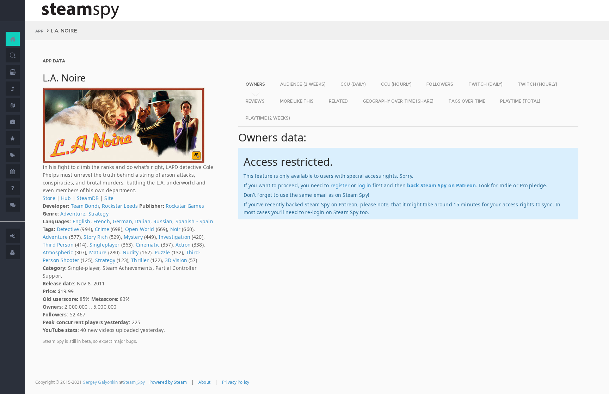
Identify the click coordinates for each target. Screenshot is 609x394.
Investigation (174, 237)
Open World (139, 229)
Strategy (98, 213)
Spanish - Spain (194, 221)
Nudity (131, 252)
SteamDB (88, 198)
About (204, 382)
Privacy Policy (235, 382)
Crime (102, 229)
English (82, 221)
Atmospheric (58, 252)
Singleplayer (105, 244)
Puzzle (162, 252)
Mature (98, 252)
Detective (68, 229)
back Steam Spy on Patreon (441, 185)
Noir (175, 229)
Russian (162, 221)
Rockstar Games (185, 205)
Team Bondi (85, 205)
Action (183, 244)
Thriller (140, 260)
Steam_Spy (134, 382)
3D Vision (176, 260)
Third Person (58, 244)
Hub (66, 198)
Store (49, 198)
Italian (142, 221)
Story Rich (95, 237)
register (340, 185)
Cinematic (148, 244)
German (122, 221)
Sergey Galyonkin (100, 382)
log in (364, 185)
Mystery (133, 237)
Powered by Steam (168, 382)
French (101, 221)
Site (108, 198)
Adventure (72, 213)
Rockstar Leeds (120, 205)
